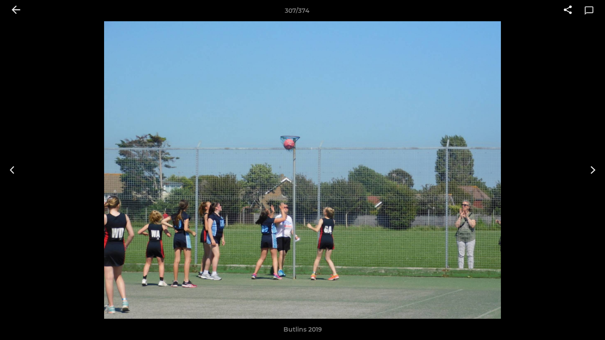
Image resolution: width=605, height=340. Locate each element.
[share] (567, 10)
